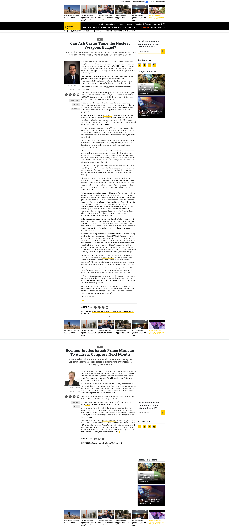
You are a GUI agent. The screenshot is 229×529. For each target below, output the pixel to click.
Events (161, 27)
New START (110, 187)
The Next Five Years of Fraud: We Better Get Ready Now (150, 112)
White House (88, 31)
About (101, 24)
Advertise (138, 24)
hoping (123, 170)
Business (105, 27)
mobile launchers (108, 257)
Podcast (120, 24)
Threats (87, 27)
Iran (133, 31)
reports (87, 404)
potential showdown (109, 420)
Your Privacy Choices (138, 1)
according (120, 213)
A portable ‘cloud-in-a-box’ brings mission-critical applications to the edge (149, 89)
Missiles (99, 31)
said (131, 97)
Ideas (153, 27)
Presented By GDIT (144, 93)
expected (104, 166)
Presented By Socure (145, 115)
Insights (129, 24)
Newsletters (110, 24)
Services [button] (132, 27)
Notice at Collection (125, 1)
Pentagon (118, 31)
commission (107, 115)
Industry (77, 31)
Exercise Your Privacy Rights (158, 1)
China (127, 31)
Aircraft (108, 31)
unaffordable (115, 66)
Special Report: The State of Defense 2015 (107, 443)
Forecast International (152, 24)
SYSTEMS (144, 27)
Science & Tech (119, 27)
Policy (96, 27)
